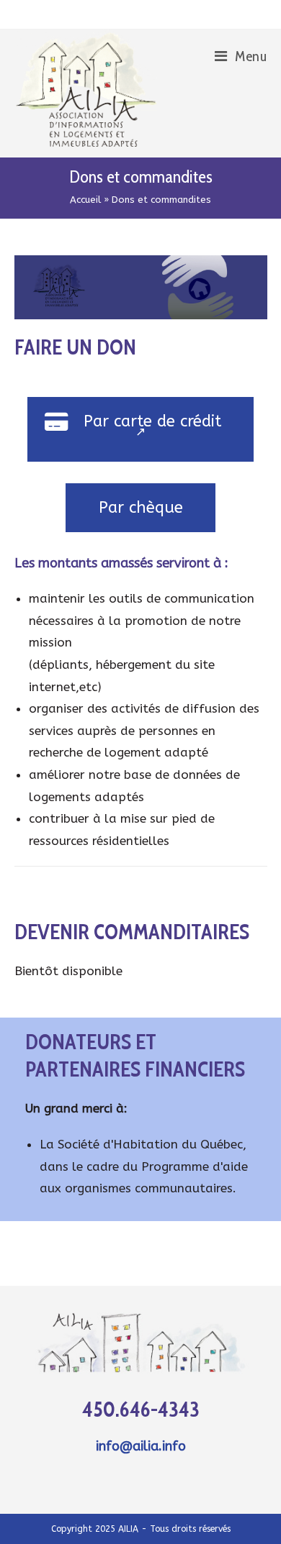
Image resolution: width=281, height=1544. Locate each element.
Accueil (85, 199)
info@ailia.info (141, 1446)
